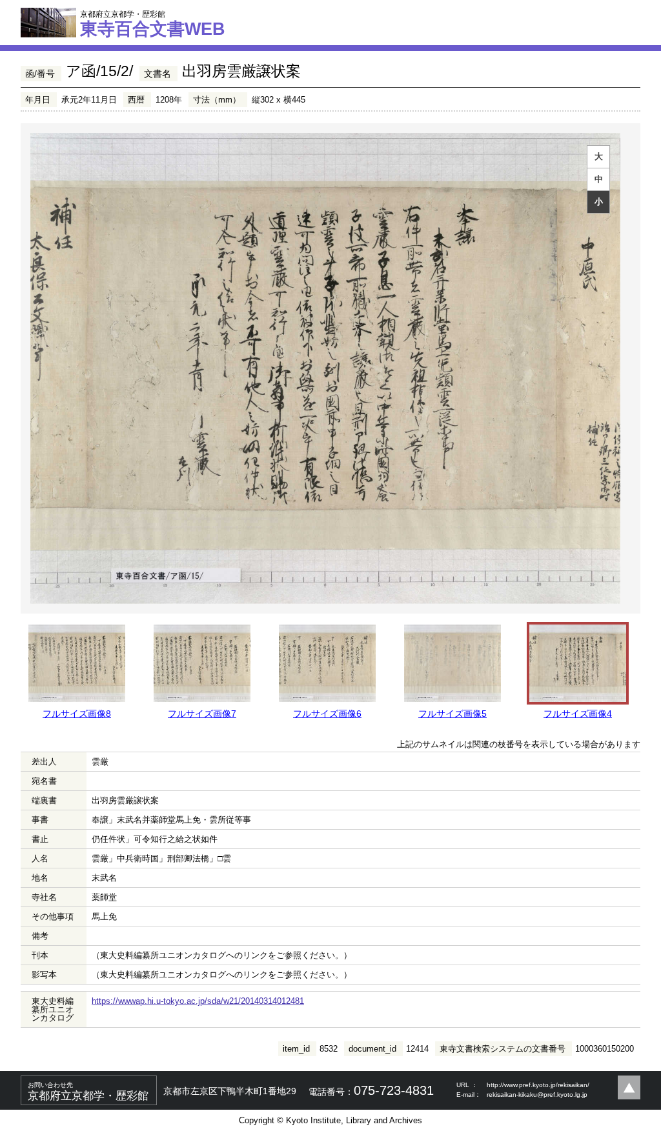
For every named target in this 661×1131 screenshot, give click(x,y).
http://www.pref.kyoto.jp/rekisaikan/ (538, 1084)
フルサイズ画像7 (202, 713)
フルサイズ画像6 (327, 713)
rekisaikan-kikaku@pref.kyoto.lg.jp (537, 1094)
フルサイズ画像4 (578, 713)
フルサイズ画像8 (77, 713)
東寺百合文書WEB (152, 24)
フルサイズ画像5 (452, 713)
